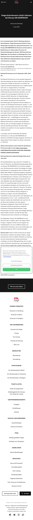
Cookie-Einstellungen (16, 261)
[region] (16, 260)
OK (16, 269)
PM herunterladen (16, 286)
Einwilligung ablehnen (16, 265)
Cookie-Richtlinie (7, 256)
